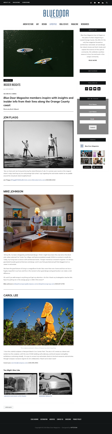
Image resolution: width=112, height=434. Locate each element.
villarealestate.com (38, 180)
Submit (92, 127)
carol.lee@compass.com (19, 363)
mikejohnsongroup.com (46, 284)
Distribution (43, 419)
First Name (93, 104)
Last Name (93, 112)
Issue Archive (34, 419)
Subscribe (26, 2)
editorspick (8, 407)
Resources (85, 24)
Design (44, 24)
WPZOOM (73, 427)
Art (37, 24)
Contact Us (60, 419)
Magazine (16, 2)
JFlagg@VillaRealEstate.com (20, 180)
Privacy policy (77, 419)
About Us (7, 2)
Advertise (52, 419)
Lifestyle (53, 24)
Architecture (28, 24)
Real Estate (63, 24)
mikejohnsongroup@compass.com (25, 284)
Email (92, 119)
